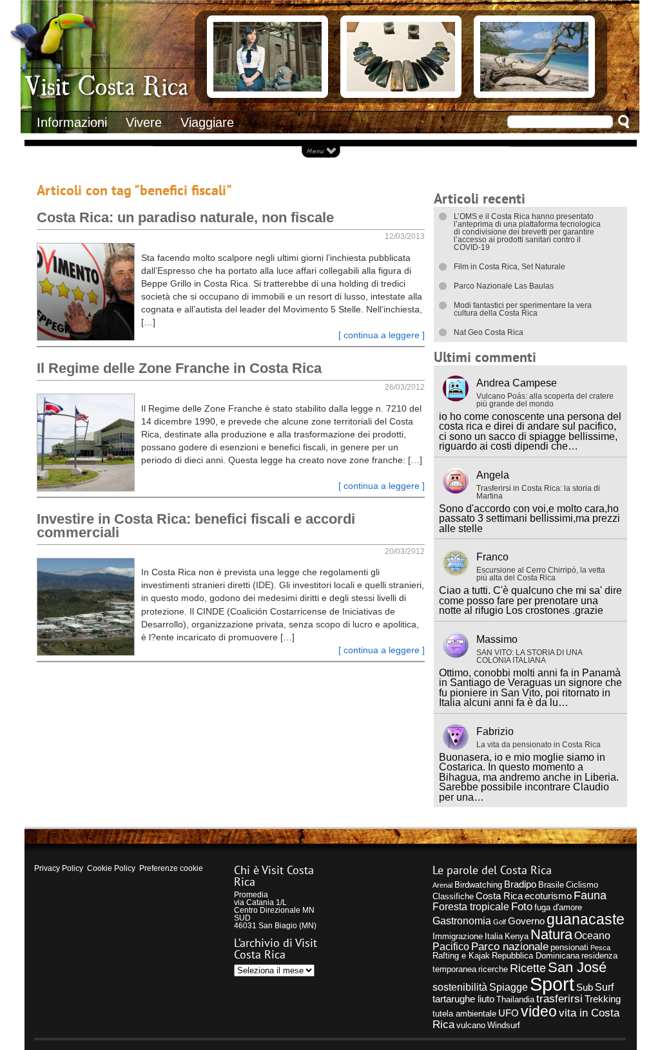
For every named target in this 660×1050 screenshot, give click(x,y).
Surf (604, 987)
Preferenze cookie (171, 868)
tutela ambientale (464, 1013)
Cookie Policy (111, 868)
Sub (584, 987)
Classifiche (453, 896)
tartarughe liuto (463, 999)
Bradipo (520, 884)
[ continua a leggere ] (381, 335)
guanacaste (586, 919)
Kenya (517, 936)
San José (577, 967)
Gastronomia (461, 920)
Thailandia (515, 999)
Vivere (144, 122)
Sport (552, 984)
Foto (521, 906)
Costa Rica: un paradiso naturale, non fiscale (185, 217)
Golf (499, 922)
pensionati (569, 947)
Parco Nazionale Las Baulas (504, 286)
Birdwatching (478, 885)
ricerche (493, 969)
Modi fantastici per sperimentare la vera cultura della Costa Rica (523, 309)
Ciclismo (582, 885)
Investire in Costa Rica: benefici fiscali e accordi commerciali (196, 525)
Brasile (551, 885)
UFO (508, 1013)
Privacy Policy (58, 868)
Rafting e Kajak (461, 955)
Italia (494, 936)
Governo (526, 921)
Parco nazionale (509, 946)
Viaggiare (207, 122)
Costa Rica (499, 896)
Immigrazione (457, 936)
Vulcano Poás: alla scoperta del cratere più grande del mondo (545, 400)
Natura (551, 934)
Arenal (442, 885)
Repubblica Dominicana (535, 955)
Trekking (603, 999)
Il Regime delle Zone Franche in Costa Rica (179, 368)
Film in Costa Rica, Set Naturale (509, 266)
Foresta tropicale (470, 906)
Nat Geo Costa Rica (488, 332)
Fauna (590, 895)
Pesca (600, 947)
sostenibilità (459, 987)
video (539, 1012)
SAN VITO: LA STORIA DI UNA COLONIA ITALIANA (529, 656)
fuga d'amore (558, 907)
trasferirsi (559, 998)
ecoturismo (548, 896)
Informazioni (72, 122)
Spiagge (508, 987)
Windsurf (503, 1025)
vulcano (470, 1025)
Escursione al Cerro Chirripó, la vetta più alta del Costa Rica (540, 574)
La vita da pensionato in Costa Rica (538, 744)
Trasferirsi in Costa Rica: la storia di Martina (538, 492)
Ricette (528, 968)
